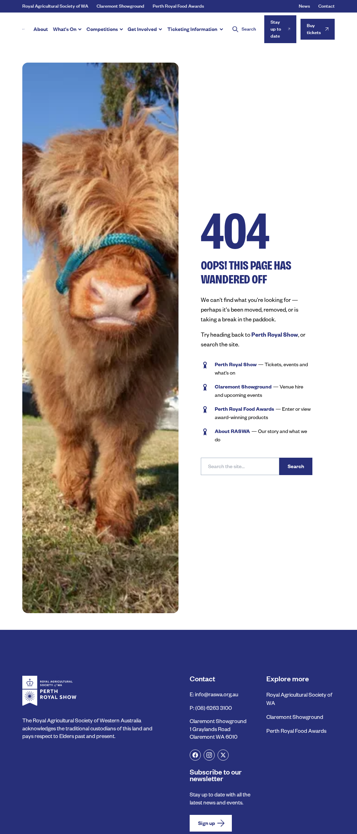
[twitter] (223, 755)
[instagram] (209, 755)
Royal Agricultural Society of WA (55, 6)
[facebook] (195, 755)
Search (296, 466)
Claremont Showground (120, 6)
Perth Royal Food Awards (178, 6)
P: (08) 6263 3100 (211, 708)
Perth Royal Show (274, 334)
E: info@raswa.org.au (214, 694)
